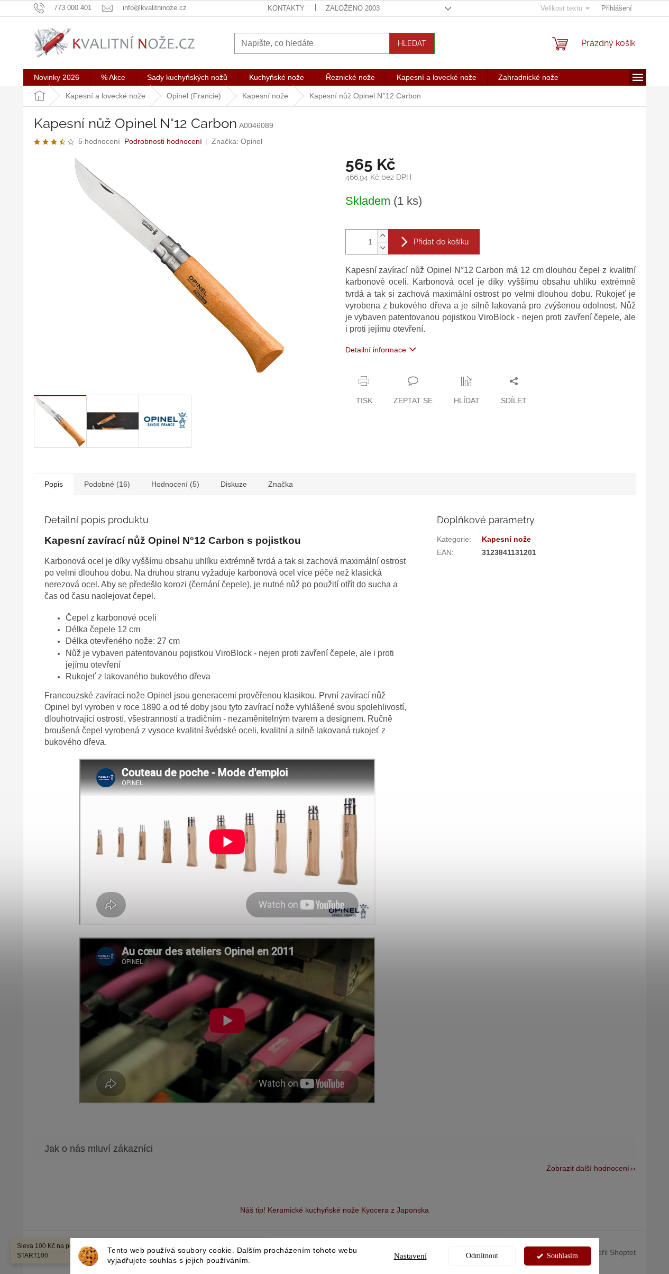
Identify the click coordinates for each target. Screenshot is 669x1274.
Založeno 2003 (353, 8)
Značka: (237, 141)
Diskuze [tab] (234, 484)
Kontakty (286, 8)
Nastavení (410, 1256)
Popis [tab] (53, 484)
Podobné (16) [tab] (107, 484)
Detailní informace (375, 349)
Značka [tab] (280, 484)
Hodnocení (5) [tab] (175, 484)
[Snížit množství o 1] (383, 248)
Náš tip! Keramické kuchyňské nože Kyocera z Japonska (334, 1210)
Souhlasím (562, 1256)
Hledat (412, 43)
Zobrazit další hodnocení (587, 1168)
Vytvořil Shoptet (610, 1252)
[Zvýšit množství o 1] (383, 236)
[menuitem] (56, 77)
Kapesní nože (506, 539)
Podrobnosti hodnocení (163, 141)
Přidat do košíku (441, 242)
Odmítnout (482, 1256)
